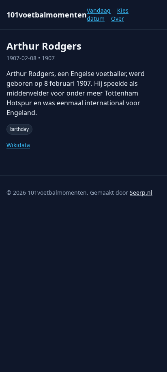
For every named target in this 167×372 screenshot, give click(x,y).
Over (117, 18)
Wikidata (18, 145)
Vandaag (99, 10)
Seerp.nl (141, 192)
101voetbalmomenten (46, 15)
